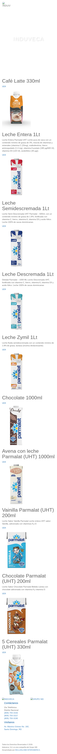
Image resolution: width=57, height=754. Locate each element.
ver (4, 86)
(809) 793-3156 (11, 713)
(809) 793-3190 (11, 718)
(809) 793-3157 (11, 715)
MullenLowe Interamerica (27, 750)
